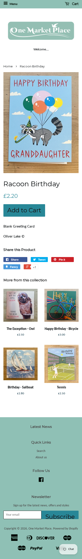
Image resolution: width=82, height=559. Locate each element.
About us (41, 457)
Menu (13, 4)
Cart (75, 4)
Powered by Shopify (65, 528)
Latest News (41, 426)
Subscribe (60, 516)
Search (41, 451)
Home (8, 66)
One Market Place (39, 528)
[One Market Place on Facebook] (41, 481)
